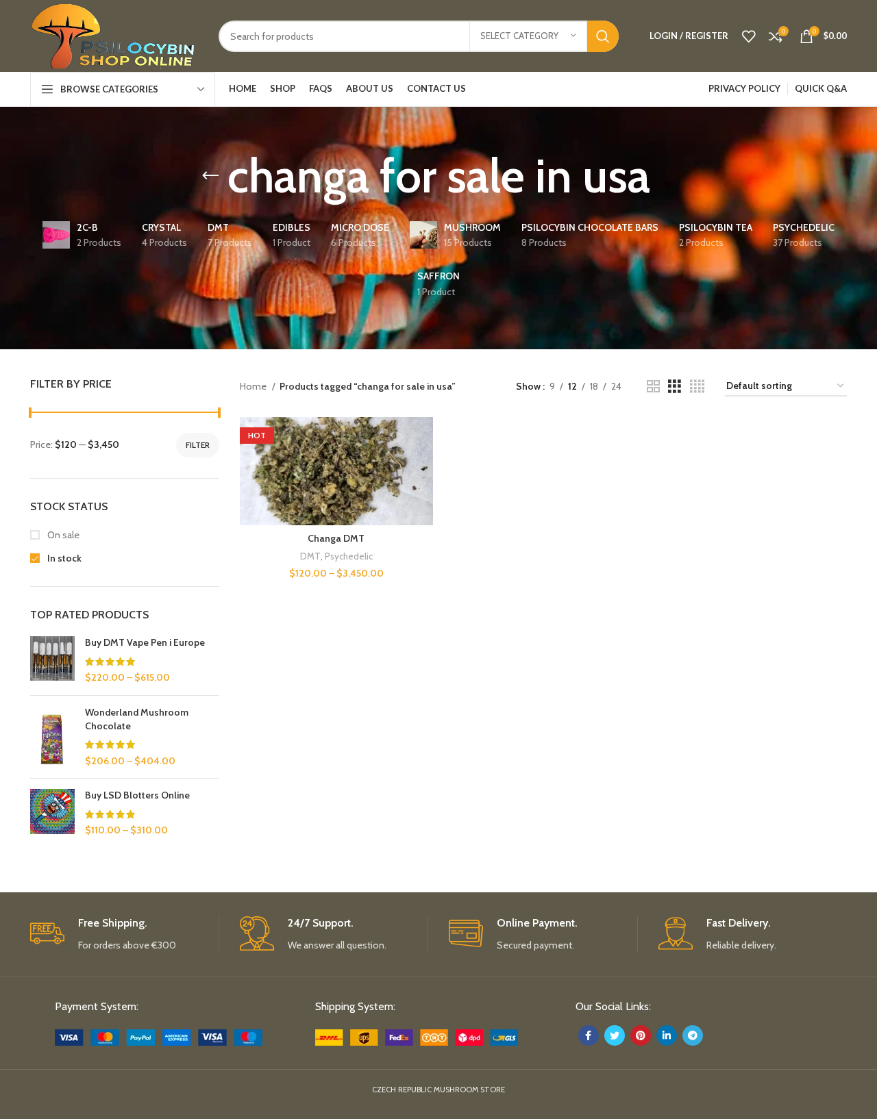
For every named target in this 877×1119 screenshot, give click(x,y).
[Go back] (210, 176)
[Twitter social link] (614, 1035)
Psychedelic (349, 556)
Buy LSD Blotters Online (137, 795)
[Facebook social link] (588, 1035)
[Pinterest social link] (640, 1035)
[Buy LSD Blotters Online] (52, 813)
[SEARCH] (603, 36)
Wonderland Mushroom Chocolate (136, 719)
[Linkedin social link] (666, 1035)
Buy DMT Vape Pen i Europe (145, 642)
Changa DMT (336, 538)
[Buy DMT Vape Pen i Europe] (52, 660)
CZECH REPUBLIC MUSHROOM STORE (438, 1089)
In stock (63, 558)
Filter (198, 445)
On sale (62, 535)
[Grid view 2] (653, 386)
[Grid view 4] (697, 386)
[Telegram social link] (692, 1035)
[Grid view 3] (674, 386)
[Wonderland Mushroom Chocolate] (52, 737)
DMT (310, 556)
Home (254, 386)
